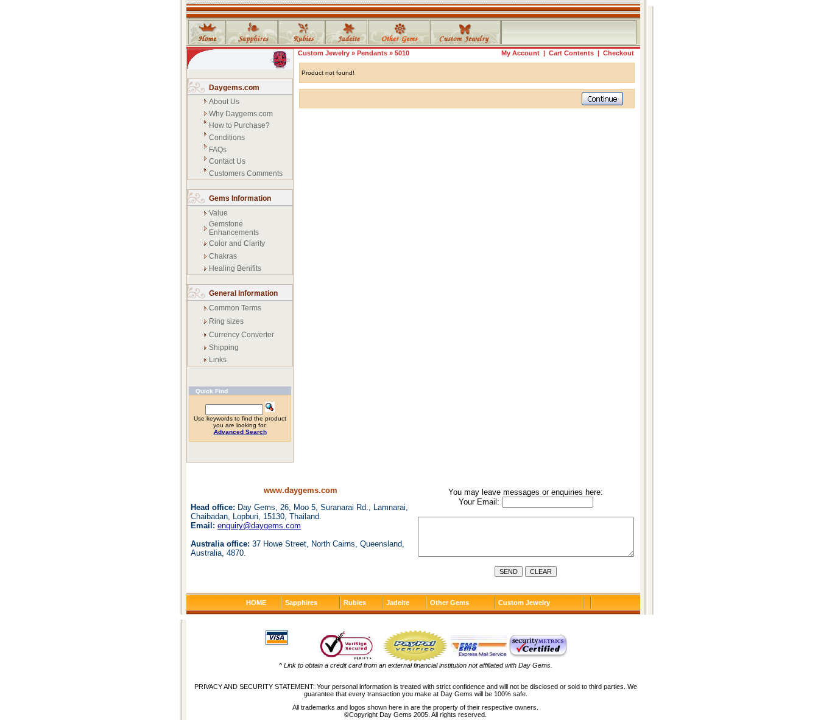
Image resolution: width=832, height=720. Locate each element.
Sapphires (301, 602)
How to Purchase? (239, 125)
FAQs (218, 149)
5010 (402, 53)
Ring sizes (226, 321)
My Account (520, 53)
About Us (224, 101)
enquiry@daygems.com (259, 525)
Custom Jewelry (324, 53)
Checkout (618, 53)
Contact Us (227, 161)
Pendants (372, 53)
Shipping (224, 347)
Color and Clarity (237, 243)
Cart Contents (571, 53)
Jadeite (397, 602)
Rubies (355, 602)
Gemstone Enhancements (234, 228)
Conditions (227, 137)
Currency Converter (241, 334)
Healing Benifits (235, 268)
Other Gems (449, 602)
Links (218, 359)
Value (218, 213)
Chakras (223, 256)
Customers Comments (246, 173)
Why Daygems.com (241, 114)
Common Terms (235, 308)
